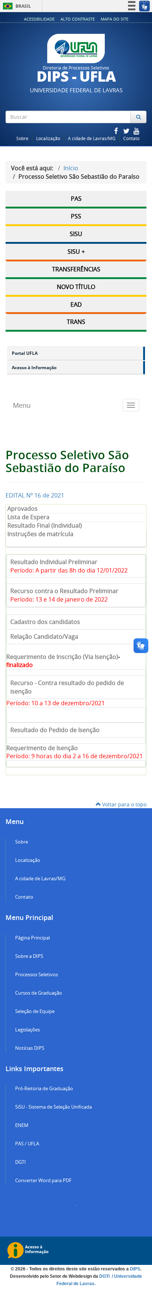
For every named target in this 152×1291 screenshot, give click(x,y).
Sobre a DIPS (29, 956)
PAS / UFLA (27, 1144)
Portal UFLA (25, 353)
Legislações (27, 1030)
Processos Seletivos (36, 974)
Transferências (76, 269)
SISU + (76, 251)
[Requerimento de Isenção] (76, 672)
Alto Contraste (78, 19)
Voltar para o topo (123, 804)
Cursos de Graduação (38, 993)
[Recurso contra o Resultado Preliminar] (76, 580)
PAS (76, 199)
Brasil (15, 6)
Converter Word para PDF (43, 1180)
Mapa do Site (114, 19)
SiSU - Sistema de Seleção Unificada (53, 1107)
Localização (48, 138)
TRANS (76, 322)
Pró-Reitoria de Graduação (44, 1088)
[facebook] (116, 130)
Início (70, 168)
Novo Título (76, 287)
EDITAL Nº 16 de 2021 (35, 495)
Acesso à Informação (34, 367)
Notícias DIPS (29, 1048)
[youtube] (136, 130)
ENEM (21, 1125)
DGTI (20, 1162)
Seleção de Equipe (35, 1011)
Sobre (22, 138)
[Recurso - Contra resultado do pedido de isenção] (76, 715)
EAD (76, 304)
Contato (131, 138)
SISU (76, 234)
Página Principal (32, 938)
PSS (76, 216)
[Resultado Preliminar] (76, 763)
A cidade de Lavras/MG (91, 138)
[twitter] (127, 130)
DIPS (135, 1269)
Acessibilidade (39, 19)
